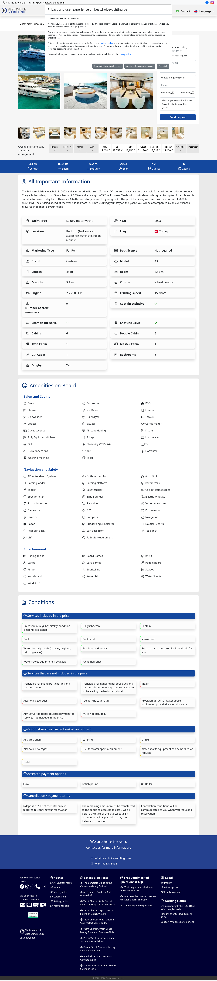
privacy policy (107, 43)
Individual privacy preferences (107, 66)
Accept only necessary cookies (139, 66)
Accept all (163, 66)
